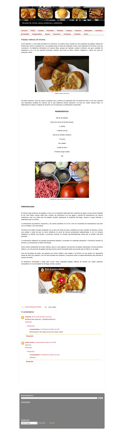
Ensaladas (25, 34)
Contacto (67, 34)
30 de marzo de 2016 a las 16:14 (41, 317)
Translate (52, 423)
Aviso (86, 34)
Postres (60, 30)
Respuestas (31, 326)
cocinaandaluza (35, 329)
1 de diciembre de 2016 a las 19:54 (45, 342)
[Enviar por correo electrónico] (49, 307)
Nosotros (56, 34)
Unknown (28, 317)
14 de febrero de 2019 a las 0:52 (50, 329)
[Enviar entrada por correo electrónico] (45, 307)
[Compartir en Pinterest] (55, 307)
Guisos (69, 30)
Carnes (41, 30)
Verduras (98, 30)
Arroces (24, 30)
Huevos (78, 30)
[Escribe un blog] (50, 307)
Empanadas (37, 34)
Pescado (50, 30)
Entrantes (88, 30)
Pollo (33, 30)
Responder (28, 322)
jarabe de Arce (29, 342)
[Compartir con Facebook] (54, 307)
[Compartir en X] (52, 307)
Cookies (77, 34)
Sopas (47, 34)
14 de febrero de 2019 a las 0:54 (50, 355)
